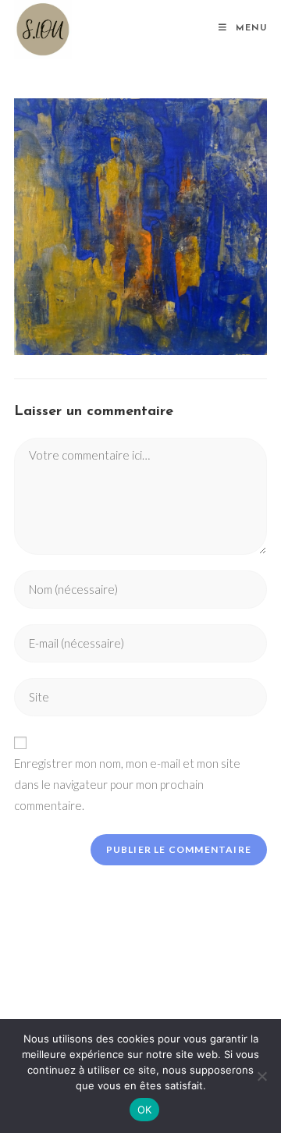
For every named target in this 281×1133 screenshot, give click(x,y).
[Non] (261, 1076)
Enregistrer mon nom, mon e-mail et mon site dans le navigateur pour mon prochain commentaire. (127, 784)
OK (144, 1109)
